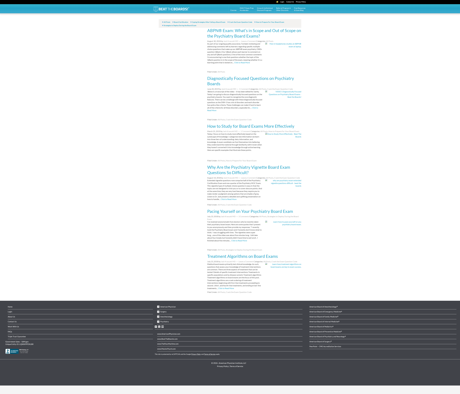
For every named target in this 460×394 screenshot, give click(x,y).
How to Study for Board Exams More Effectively (250, 126)
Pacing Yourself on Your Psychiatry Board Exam (250, 211)
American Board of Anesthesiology (323, 307)
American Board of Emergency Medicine (325, 312)
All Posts (167, 22)
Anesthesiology (166, 317)
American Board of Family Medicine (323, 317)
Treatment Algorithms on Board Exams (242, 256)
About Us (11, 317)
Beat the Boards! (171, 9)
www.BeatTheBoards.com (167, 339)
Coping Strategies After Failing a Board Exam (208, 22)
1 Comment (244, 89)
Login (10, 312)
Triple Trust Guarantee (17, 336)
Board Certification (181, 22)
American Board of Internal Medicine (324, 321)
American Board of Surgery (320, 341)
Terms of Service (210, 354)
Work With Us (13, 326)
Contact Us (12, 321)
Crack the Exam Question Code (240, 22)
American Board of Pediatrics (321, 326)
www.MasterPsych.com (166, 349)
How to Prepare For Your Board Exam (270, 22)
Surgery (163, 312)
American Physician (168, 307)
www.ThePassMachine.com (167, 344)
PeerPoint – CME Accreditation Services (325, 346)
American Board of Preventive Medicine (325, 332)
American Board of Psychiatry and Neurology (327, 336)
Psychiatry (164, 321)
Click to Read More (242, 62)
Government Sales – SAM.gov (17, 342)
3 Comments (244, 216)
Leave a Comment (248, 41)
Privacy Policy (196, 354)
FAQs (10, 332)
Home (10, 307)
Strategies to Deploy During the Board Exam (180, 25)
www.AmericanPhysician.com (168, 334)
